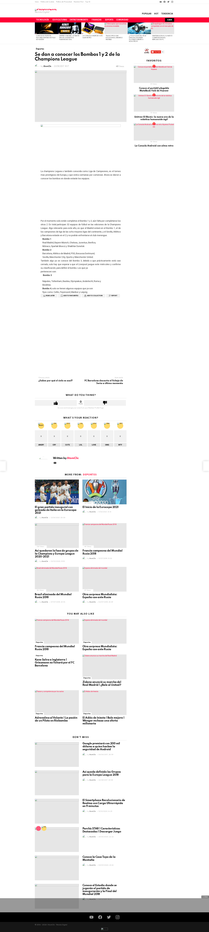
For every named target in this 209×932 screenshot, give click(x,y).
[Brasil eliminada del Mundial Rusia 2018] (57, 579)
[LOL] (44, 828)
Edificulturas (59, 20)
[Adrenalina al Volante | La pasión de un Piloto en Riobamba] (57, 702)
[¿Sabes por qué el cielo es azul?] (3, 466)
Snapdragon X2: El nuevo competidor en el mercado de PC (162, 37)
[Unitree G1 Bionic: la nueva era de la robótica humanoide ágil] (69, 28)
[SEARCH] (155, 20)
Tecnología (42, 20)
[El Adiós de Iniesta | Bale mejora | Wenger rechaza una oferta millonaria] (104, 702)
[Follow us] (151, 20)
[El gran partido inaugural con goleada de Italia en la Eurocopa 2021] (57, 492)
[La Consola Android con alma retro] (92, 28)
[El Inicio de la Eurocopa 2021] (104, 492)
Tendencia (167, 14)
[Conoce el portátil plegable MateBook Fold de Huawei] (46, 28)
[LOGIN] (159, 20)
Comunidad (122, 20)
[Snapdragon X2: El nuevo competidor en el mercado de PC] (162, 28)
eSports (109, 20)
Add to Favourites (70, 295)
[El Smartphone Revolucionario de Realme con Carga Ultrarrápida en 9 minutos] (57, 811)
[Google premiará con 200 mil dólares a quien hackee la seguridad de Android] (57, 754)
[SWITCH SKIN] (147, 20)
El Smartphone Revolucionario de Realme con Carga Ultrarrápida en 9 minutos (103, 803)
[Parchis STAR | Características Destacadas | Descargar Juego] (57, 839)
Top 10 (87, 2)
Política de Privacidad (64, 2)
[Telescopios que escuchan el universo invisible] (116, 28)
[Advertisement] (81, 200)
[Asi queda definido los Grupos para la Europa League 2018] (57, 782)
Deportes (90, 475)
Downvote (105, 403)
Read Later (50, 295)
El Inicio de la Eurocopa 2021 (100, 507)
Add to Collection (95, 295)
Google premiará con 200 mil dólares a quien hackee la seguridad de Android (101, 746)
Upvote (56, 403)
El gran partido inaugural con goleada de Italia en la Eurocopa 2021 (55, 510)
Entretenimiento (79, 20)
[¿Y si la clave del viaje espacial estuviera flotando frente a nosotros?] (139, 28)
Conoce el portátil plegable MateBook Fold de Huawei (46, 37)
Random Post (78, 2)
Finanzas (96, 20)
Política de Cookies (47, 2)
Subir (169, 20)
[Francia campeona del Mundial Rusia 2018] (104, 535)
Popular (146, 14)
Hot (156, 14)
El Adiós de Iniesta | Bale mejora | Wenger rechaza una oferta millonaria (103, 721)
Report (114, 295)
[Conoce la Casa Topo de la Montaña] (57, 868)
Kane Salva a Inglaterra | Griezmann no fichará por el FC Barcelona (54, 662)
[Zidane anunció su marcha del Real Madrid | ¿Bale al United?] (104, 666)
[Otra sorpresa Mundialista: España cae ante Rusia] (104, 579)
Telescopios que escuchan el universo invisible (114, 37)
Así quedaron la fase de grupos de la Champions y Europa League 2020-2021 (56, 553)
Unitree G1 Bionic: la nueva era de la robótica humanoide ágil (69, 37)
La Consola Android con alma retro (154, 146)
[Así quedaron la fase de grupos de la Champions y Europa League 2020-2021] (57, 535)
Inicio (37, 2)
